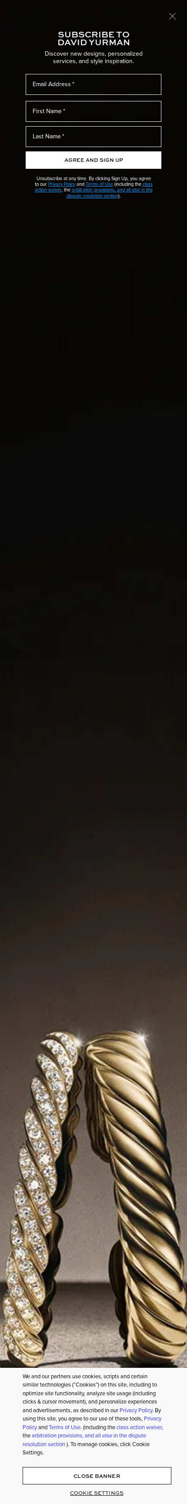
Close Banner (96, 1476)
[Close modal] (172, 15)
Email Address (52, 84)
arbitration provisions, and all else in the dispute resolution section (110, 192)
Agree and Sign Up (93, 160)
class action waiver (139, 1427)
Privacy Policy (61, 184)
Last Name (47, 136)
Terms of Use (99, 184)
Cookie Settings (97, 1493)
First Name (47, 111)
